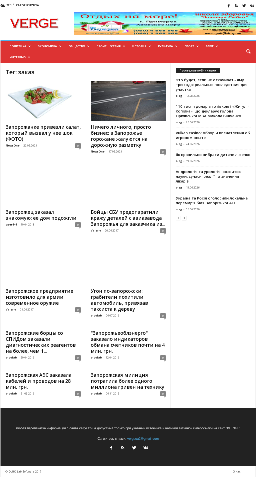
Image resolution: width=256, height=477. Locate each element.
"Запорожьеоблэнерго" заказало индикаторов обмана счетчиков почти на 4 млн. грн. (128, 342)
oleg (179, 96)
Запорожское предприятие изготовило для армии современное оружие (39, 297)
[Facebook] (229, 6)
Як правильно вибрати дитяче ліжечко (213, 154)
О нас (236, 471)
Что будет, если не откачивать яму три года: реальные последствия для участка (212, 84)
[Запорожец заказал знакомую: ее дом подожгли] (43, 186)
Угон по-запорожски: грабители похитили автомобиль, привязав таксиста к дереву (119, 300)
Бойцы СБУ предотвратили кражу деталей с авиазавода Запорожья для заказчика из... (128, 218)
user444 (11, 224)
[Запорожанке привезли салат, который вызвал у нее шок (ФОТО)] (43, 101)
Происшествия (108, 46)
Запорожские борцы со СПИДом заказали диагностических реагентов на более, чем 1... (41, 342)
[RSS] (237, 6)
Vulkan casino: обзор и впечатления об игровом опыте (213, 135)
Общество (76, 46)
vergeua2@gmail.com (143, 438)
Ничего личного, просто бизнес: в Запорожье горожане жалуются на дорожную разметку (121, 136)
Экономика (47, 46)
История (139, 46)
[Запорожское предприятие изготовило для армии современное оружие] (43, 265)
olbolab (96, 315)
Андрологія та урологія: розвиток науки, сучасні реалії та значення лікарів (208, 176)
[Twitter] (244, 6)
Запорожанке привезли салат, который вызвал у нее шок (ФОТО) (43, 133)
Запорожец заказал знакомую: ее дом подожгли (41, 215)
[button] (248, 51)
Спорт (189, 46)
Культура (165, 46)
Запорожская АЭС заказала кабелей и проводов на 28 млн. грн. (39, 381)
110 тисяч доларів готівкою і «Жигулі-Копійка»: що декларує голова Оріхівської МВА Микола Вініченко (212, 111)
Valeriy (96, 230)
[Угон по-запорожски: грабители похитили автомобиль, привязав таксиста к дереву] (128, 265)
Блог (210, 46)
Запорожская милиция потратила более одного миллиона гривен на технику (127, 381)
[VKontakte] (252, 6)
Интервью (18, 57)
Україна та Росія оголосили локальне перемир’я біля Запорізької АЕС (212, 200)
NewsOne (13, 145)
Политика (18, 46)
